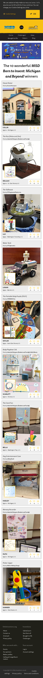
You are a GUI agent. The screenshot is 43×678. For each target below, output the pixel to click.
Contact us (6, 633)
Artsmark (6, 636)
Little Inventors (33, 27)
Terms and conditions (31, 673)
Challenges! (22, 35)
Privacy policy (7, 639)
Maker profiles (7, 655)
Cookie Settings (11, 14)
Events (5, 649)
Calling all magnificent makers (10, 658)
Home (11, 35)
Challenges (26, 639)
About (5, 631)
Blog (33, 38)
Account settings (28, 652)
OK (34, 13)
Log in (25, 649)
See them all (27, 633)
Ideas (32, 35)
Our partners (7, 652)
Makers (24, 38)
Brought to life (13, 38)
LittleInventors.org (32, 2)
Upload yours (27, 631)
